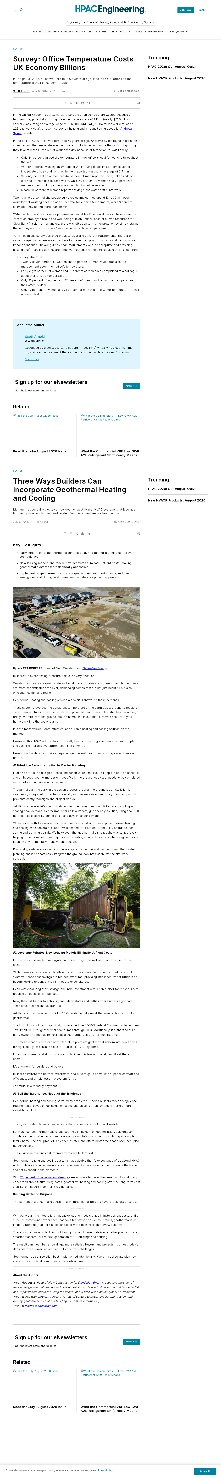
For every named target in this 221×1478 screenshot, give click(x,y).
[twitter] (76, 103)
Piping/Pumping (178, 31)
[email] (88, 103)
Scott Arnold (21, 91)
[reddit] (82, 103)
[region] (110, 1471)
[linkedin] (70, 103)
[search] (21, 10)
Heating (38, 31)
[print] (138, 103)
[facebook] (65, 103)
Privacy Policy (105, 1470)
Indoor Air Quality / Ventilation (69, 31)
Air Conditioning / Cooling (113, 31)
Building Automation (150, 31)
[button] (15, 10)
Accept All (205, 1471)
